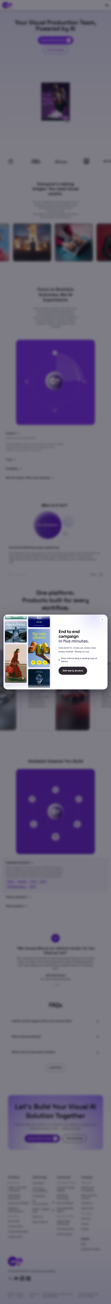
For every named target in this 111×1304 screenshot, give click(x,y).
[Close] (102, 619)
